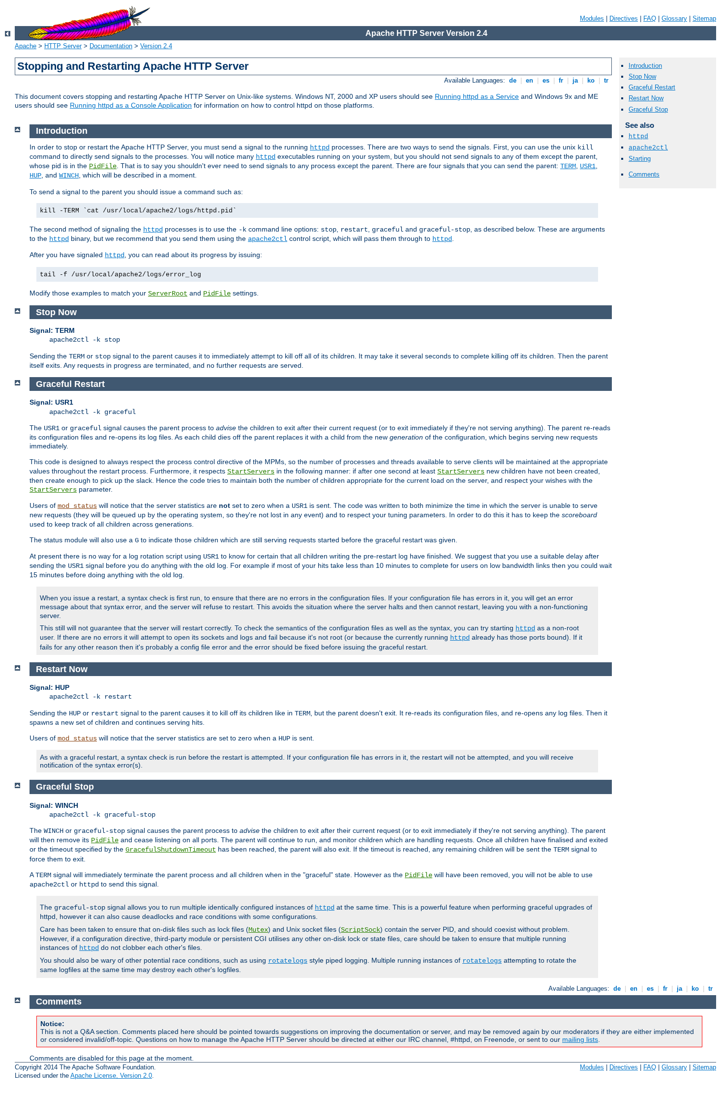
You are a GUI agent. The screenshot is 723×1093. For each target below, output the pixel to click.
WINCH (69, 175)
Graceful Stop (648, 109)
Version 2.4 (156, 46)
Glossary (674, 18)
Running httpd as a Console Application (131, 105)
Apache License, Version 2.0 (111, 1075)
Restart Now (646, 98)
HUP (35, 175)
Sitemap (704, 18)
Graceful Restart (652, 87)
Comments (644, 174)
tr (606, 80)
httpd (638, 136)
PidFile (103, 166)
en (529, 80)
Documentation (111, 46)
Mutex (258, 930)
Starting (640, 158)
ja (575, 80)
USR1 (588, 166)
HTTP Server (63, 46)
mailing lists (580, 1039)
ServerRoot (167, 293)
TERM (568, 166)
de (512, 80)
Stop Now (642, 76)
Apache (25, 46)
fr (561, 80)
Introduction (645, 65)
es (546, 80)
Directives (623, 18)
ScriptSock (360, 930)
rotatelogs (287, 961)
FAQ (649, 18)
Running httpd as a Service (477, 96)
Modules (592, 18)
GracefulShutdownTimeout (170, 850)
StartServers (250, 471)
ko (591, 80)
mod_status (77, 506)
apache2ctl (648, 147)
